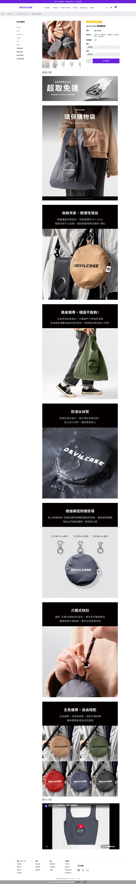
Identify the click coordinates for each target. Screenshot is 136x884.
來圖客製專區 (20, 58)
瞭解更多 (78, 882)
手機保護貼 (20, 48)
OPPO (18, 45)
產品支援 (38, 864)
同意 (85, 882)
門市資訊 (92, 7)
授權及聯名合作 (84, 7)
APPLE (19, 27)
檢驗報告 (38, 869)
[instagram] (83, 870)
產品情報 (75, 7)
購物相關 (38, 867)
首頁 (3, 14)
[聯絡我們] (87, 870)
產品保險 (67, 867)
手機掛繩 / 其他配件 (65, 7)
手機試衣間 (55, 7)
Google (18, 38)
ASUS (18, 41)
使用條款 (19, 864)
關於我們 (19, 867)
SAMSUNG (10, 14)
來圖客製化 (52, 864)
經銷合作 (19, 869)
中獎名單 (67, 864)
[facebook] (79, 870)
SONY (18, 31)
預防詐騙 (19, 872)
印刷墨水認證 (68, 869)
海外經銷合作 (68, 872)
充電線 (51, 869)
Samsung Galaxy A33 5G (22, 14)
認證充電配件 (20, 55)
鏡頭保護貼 (20, 52)
